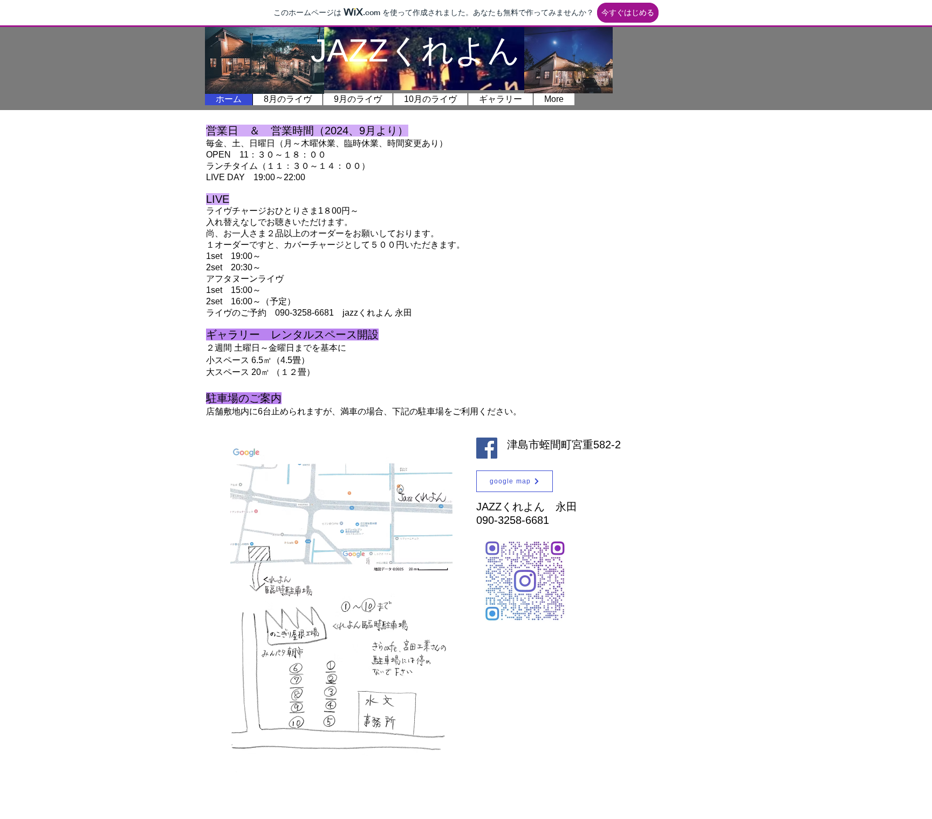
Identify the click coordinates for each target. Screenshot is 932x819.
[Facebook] (486, 448)
